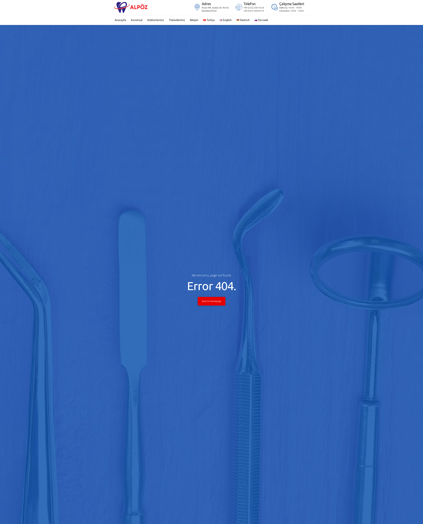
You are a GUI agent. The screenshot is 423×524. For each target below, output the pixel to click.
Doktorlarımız (155, 20)
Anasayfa (120, 20)
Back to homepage (211, 301)
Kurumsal (136, 20)
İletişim (194, 20)
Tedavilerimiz (177, 20)
